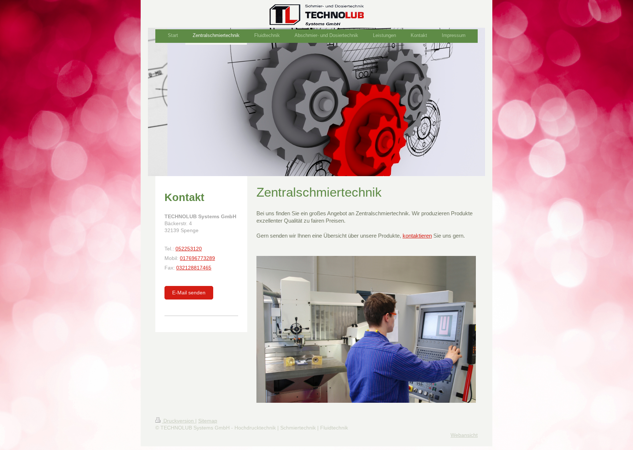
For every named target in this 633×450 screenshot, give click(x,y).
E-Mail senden (189, 292)
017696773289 (197, 258)
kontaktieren (417, 236)
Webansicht (464, 435)
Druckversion (178, 421)
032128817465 (193, 268)
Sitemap (207, 421)
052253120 (188, 249)
